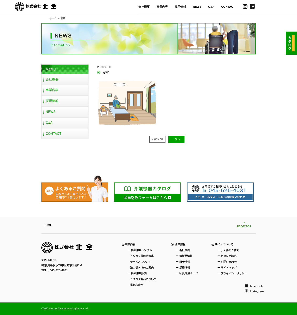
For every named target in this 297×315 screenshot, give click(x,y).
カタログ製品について (143, 279)
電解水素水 (136, 284)
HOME (47, 225)
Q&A (211, 6)
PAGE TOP (244, 226)
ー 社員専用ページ (187, 273)
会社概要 (144, 6)
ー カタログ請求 (227, 255)
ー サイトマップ (227, 267)
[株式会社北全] (36, 9)
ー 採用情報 (183, 267)
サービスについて (140, 261)
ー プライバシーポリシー (232, 273)
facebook (256, 286)
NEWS (197, 6)
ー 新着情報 (183, 261)
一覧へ (176, 139)
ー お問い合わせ (227, 261)
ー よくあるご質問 (228, 250)
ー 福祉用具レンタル (139, 250)
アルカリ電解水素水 (142, 255)
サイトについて (224, 244)
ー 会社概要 (183, 250)
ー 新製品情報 (184, 255)
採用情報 (180, 6)
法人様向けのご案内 (142, 267)
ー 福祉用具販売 (137, 273)
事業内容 (162, 6)
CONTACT (228, 6)
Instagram (257, 291)
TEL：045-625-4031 (54, 270)
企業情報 (179, 244)
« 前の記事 (157, 139)
